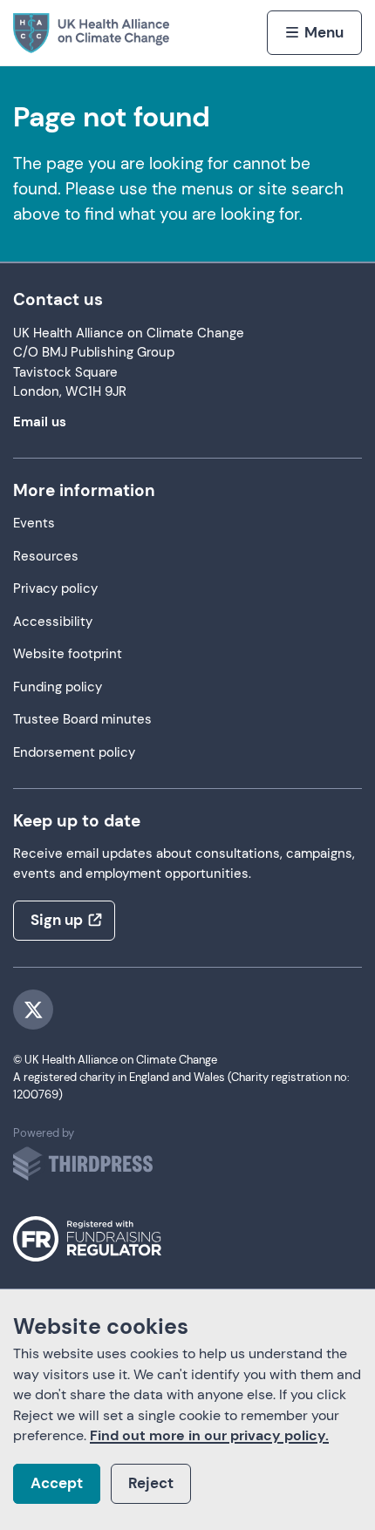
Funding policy (57, 687)
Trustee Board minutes (82, 719)
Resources (45, 556)
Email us (39, 422)
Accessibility (52, 622)
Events (34, 523)
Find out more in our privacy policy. (209, 1435)
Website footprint (67, 654)
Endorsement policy (74, 752)
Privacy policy (55, 588)
